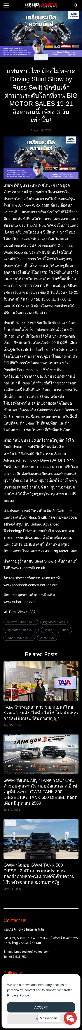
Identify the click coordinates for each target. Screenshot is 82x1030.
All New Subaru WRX (20, 622)
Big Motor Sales (54, 622)
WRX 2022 (47, 638)
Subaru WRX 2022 (19, 638)
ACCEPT (41, 1007)
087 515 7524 (18, 956)
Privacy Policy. (18, 995)
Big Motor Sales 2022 (21, 630)
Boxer (48, 630)
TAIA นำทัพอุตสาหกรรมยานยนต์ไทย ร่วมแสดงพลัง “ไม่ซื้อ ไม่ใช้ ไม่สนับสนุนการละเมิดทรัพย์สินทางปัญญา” (40, 713)
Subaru (64, 630)
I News (41, 57)
